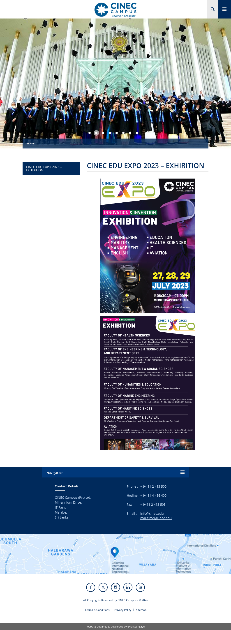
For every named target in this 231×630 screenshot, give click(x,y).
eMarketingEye (136, 626)
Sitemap (141, 610)
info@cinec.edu (152, 513)
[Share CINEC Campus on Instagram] (115, 587)
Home (31, 143)
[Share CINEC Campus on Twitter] (103, 587)
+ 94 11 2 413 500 (153, 486)
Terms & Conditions (97, 610)
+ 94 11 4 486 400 (153, 495)
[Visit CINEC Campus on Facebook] (90, 587)
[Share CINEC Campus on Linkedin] (127, 587)
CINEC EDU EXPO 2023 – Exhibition (44, 168)
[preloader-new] (115, 9)
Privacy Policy (122, 610)
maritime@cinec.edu (156, 518)
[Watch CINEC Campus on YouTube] (140, 587)
